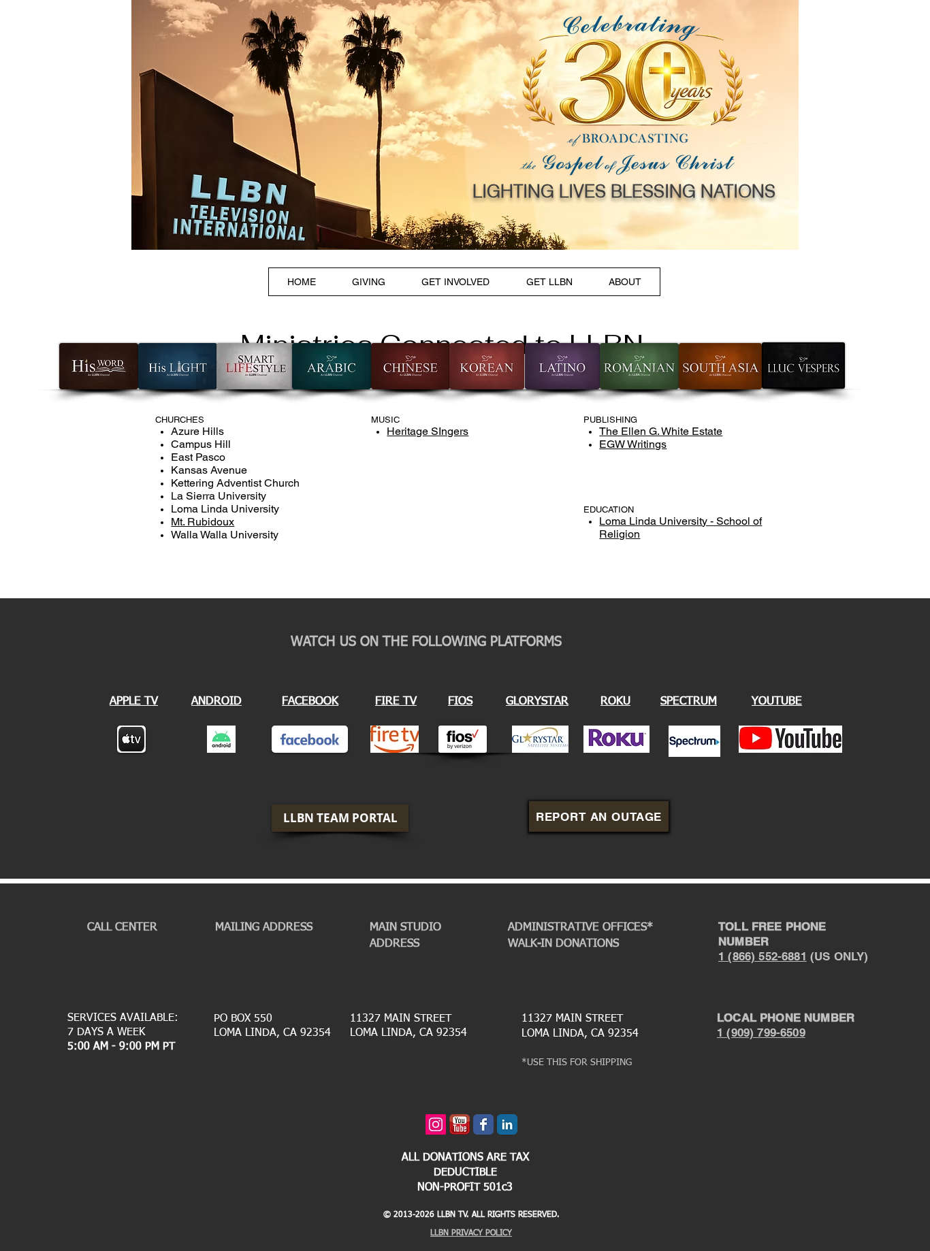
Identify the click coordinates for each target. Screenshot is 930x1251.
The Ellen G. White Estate (660, 431)
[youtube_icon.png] (459, 1124)
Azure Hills (197, 431)
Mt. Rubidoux (202, 521)
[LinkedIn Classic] (507, 1124)
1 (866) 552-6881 (762, 956)
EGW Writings (633, 444)
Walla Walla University (224, 534)
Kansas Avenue (209, 470)
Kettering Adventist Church (235, 482)
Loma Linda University (225, 508)
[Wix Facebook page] (483, 1124)
